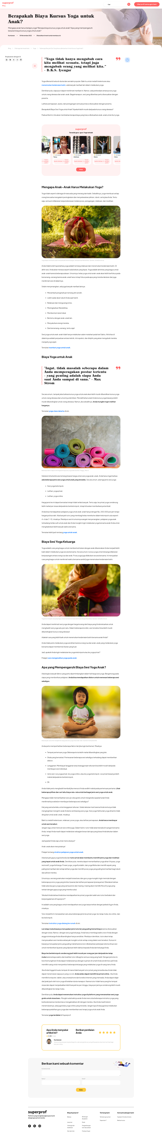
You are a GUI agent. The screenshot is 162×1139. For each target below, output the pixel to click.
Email (84, 1078)
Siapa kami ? (103, 1120)
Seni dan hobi (70, 1131)
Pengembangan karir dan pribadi (86, 1126)
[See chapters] (35, 66)
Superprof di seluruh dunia (124, 1117)
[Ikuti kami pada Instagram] (39, 1126)
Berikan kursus (121, 1120)
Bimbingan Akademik (85, 1118)
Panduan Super (86, 1131)
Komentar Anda (46, 1068)
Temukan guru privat (105, 1117)
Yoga (34, 48)
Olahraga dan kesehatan (21, 48)
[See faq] (127, 60)
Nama (44, 1078)
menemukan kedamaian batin (54, 85)
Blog (9, 48)
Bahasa (69, 1117)
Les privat (69, 1122)
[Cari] (128, 4)
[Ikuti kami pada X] (34, 1126)
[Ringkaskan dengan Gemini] (13, 59)
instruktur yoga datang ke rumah (62, 923)
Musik (83, 1122)
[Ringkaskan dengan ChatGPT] (6, 59)
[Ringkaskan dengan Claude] (10, 59)
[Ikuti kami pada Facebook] (29, 1126)
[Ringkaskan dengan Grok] (17, 59)
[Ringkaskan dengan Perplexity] (20, 59)
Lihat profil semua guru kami (147, 4)
